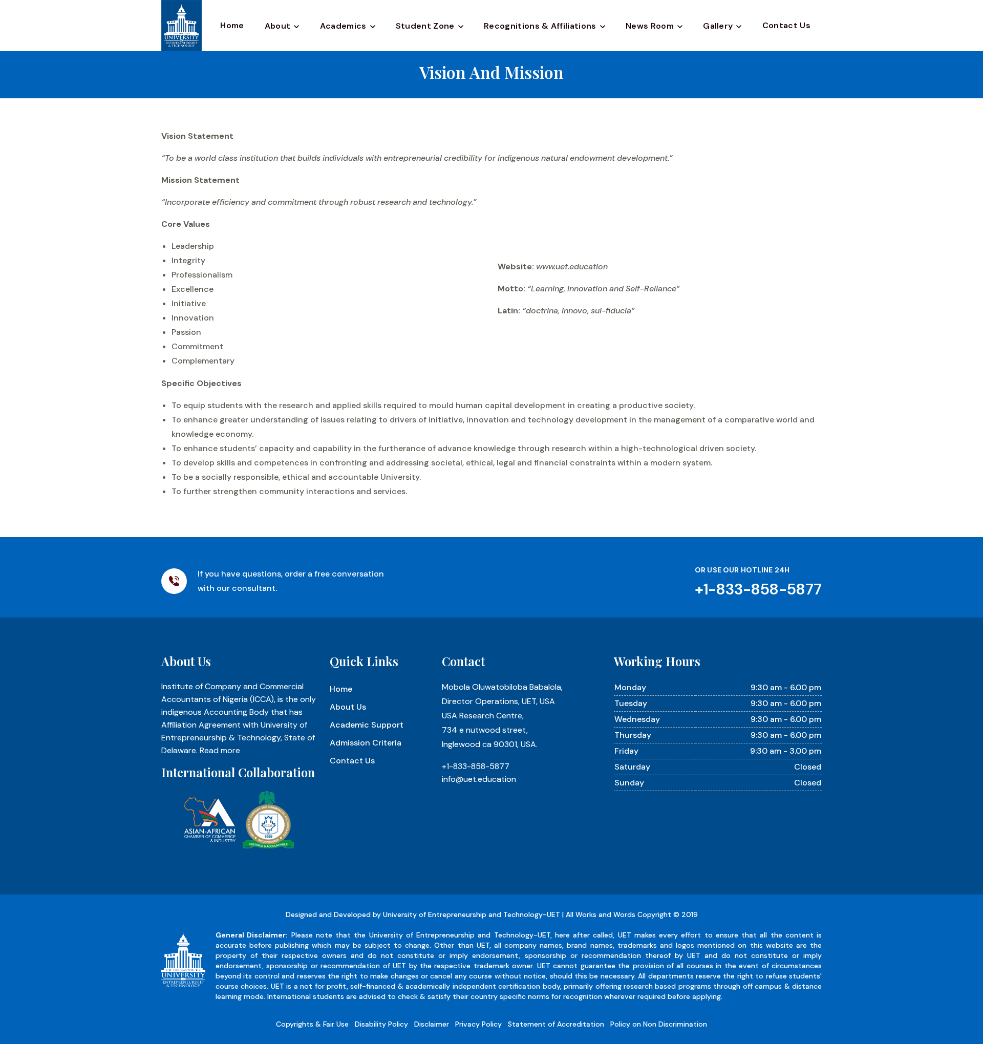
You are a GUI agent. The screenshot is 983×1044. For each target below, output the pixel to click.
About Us (348, 706)
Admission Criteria (365, 742)
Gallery (718, 25)
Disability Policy (381, 1024)
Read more (220, 750)
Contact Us (786, 25)
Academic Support (366, 724)
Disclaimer (431, 1024)
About (278, 25)
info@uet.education (479, 779)
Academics (343, 25)
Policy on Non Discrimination (658, 1024)
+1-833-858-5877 (475, 766)
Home (232, 25)
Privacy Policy (478, 1024)
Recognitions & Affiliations (540, 25)
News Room (650, 25)
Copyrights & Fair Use (312, 1024)
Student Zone (425, 25)
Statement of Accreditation (556, 1024)
